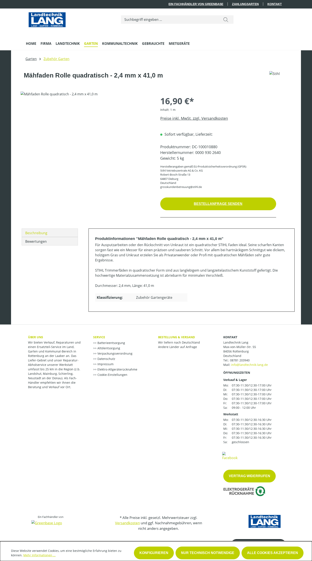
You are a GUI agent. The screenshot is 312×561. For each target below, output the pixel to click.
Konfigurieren (153, 553)
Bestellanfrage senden (218, 204)
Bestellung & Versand (176, 337)
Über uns (35, 337)
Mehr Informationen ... (39, 555)
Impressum (105, 364)
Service (99, 337)
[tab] (50, 232)
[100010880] (86, 137)
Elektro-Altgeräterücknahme (117, 369)
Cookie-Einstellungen (112, 375)
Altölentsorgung (108, 348)
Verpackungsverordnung (114, 353)
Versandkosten (127, 522)
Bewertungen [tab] (36, 241)
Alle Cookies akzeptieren (272, 553)
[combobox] (169, 19)
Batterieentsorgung (111, 343)
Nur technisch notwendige (207, 553)
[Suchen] (225, 19)
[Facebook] (230, 455)
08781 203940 (240, 360)
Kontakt (274, 4)
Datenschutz (106, 359)
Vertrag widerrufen (249, 476)
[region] (86, 137)
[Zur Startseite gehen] (47, 18)
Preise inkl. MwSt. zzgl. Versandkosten (194, 118)
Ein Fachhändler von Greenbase (196, 4)
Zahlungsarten (245, 4)
